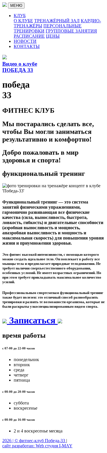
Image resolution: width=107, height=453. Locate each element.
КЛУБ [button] (20, 15)
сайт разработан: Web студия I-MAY (37, 445)
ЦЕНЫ (53, 36)
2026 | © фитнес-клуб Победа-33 (34, 440)
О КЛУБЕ (23, 20)
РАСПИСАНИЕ (29, 36)
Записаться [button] (32, 320)
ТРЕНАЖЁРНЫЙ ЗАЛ (57, 20)
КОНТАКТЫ (27, 46)
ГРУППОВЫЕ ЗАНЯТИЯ (71, 31)
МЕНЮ (16, 5)
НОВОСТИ (25, 41)
